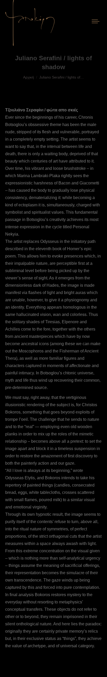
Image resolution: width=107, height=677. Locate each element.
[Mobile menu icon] (95, 23)
